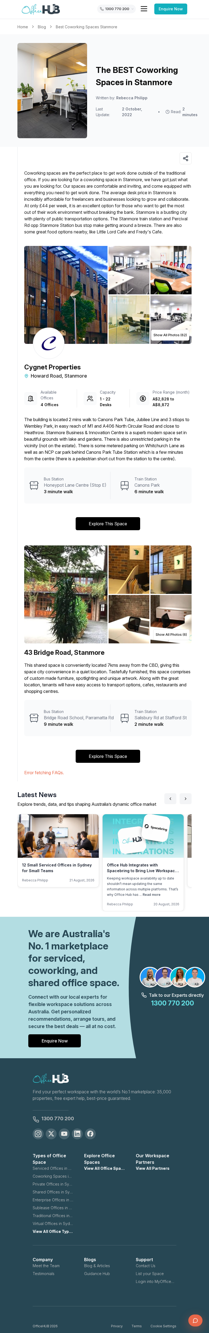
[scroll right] (186, 798)
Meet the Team (46, 1265)
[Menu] (144, 8)
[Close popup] (196, 1281)
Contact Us (145, 1265)
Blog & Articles (97, 1265)
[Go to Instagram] (38, 1133)
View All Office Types (53, 1231)
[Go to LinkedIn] (77, 1133)
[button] (108, 295)
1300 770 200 (57, 1118)
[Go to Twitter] (51, 1133)
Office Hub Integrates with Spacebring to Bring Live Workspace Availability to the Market (142, 871)
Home (22, 26)
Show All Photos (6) (171, 634)
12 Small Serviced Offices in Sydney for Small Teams (57, 868)
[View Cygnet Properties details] (48, 343)
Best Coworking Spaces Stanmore (86, 26)
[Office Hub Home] (41, 9)
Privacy (117, 1326)
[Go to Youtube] (64, 1133)
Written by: (121, 97)
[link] (86, 27)
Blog (42, 26)
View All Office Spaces (104, 1168)
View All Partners (153, 1168)
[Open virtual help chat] (195, 1320)
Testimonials (43, 1273)
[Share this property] (186, 158)
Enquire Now (171, 9)
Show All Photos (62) (170, 335)
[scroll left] (170, 798)
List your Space (150, 1273)
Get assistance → (145, 1304)
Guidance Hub (97, 1273)
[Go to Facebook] (90, 1133)
